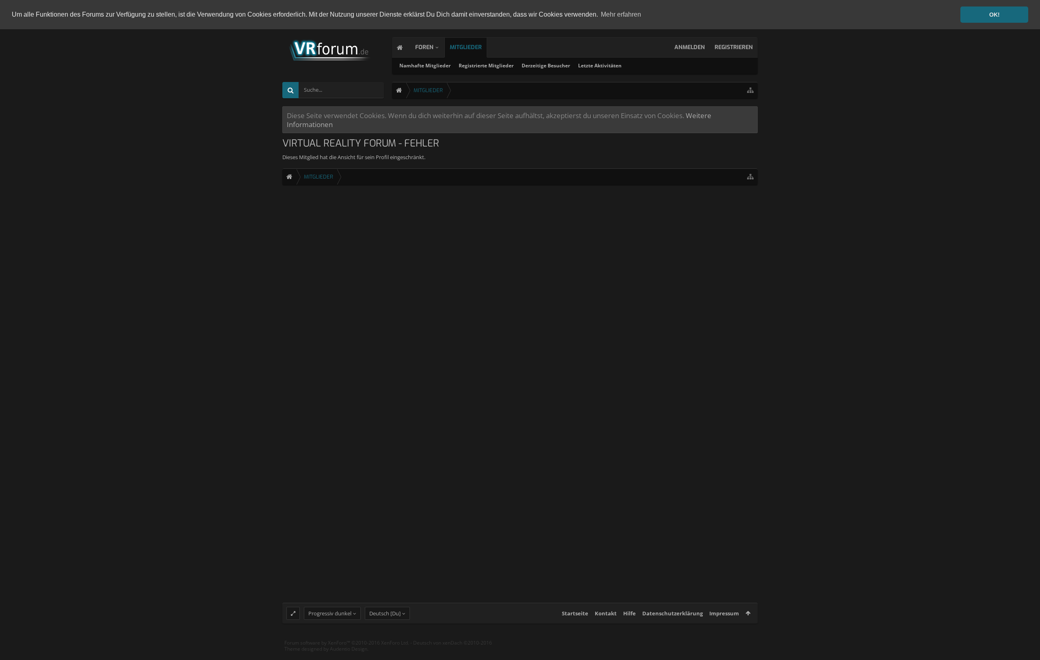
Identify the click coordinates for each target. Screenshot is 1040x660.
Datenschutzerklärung (672, 613)
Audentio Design (348, 648)
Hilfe (629, 613)
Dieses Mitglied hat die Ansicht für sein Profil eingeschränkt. (353, 157)
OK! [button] (994, 14)
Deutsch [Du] (385, 613)
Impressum (724, 613)
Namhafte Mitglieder (425, 65)
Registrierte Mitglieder (486, 65)
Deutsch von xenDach (452, 642)
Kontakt (606, 613)
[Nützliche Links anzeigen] (750, 90)
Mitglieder (466, 47)
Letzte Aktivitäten (600, 65)
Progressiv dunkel (329, 613)
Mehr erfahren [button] (621, 14)
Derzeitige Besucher (546, 65)
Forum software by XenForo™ (346, 642)
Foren (424, 47)
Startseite (575, 613)
